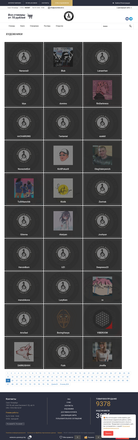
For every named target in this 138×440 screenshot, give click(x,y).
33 (17, 377)
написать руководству (18, 437)
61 (17, 380)
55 (114, 377)
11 (44, 373)
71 (61, 380)
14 (58, 373)
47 (79, 377)
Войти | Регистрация (122, 3)
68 (48, 380)
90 (21, 384)
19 (80, 373)
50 (92, 377)
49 (88, 377)
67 (43, 380)
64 (30, 380)
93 (34, 384)
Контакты (69, 406)
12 (49, 373)
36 (30, 377)
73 (70, 380)
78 (92, 380)
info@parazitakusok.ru (57, 8)
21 (89, 373)
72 (65, 380)
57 (123, 377)
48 (83, 377)
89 (17, 384)
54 (110, 377)
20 (84, 373)
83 (114, 380)
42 (57, 377)
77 (88, 380)
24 (102, 373)
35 (26, 377)
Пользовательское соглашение (69, 418)
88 (12, 384)
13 (53, 373)
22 (93, 373)
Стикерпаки (34, 26)
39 (43, 377)
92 (30, 384)
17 (71, 373)
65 (34, 380)
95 (43, 384)
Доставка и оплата (69, 412)
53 (105, 377)
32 (12, 377)
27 (115, 373)
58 (127, 377)
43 (61, 377)
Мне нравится (68, 437)
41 (52, 377)
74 (74, 380)
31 (8, 377)
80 (101, 380)
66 (39, 380)
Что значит (10, 424)
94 (39, 384)
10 (40, 373)
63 (26, 380)
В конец (63, 384)
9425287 (27, 8)
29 (124, 373)
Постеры (47, 26)
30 (128, 373)
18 (75, 373)
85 (123, 380)
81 (105, 380)
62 (21, 380)
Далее (53, 384)
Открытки (59, 26)
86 (127, 380)
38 (39, 377)
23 (98, 373)
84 (118, 380)
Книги (22, 26)
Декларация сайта (124, 8)
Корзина (91, 437)
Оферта (59, 433)
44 (65, 377)
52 (101, 377)
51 (96, 377)
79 (96, 380)
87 (8, 384)
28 (120, 373)
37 (34, 377)
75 (79, 380)
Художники (69, 409)
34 (21, 377)
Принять (108, 433)
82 (110, 380)
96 (48, 384)
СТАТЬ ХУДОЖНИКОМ (62, 3)
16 (67, 373)
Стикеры (12, 26)
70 (57, 380)
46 (74, 377)
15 (62, 373)
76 (83, 380)
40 (48, 377)
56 (118, 377)
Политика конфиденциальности (16, 433)
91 (26, 384)
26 (111, 373)
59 (8, 380)
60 (12, 380)
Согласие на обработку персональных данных (41, 433)
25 (106, 373)
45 (70, 377)
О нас (69, 402)
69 (52, 380)
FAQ (68, 399)
